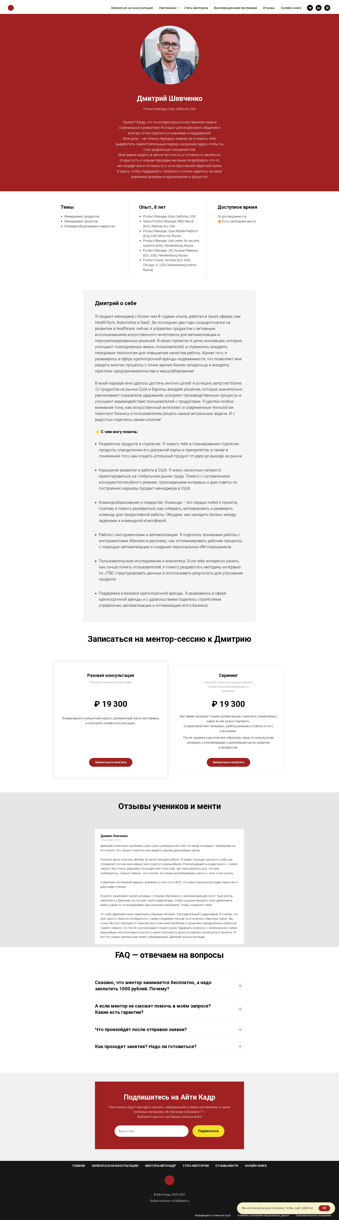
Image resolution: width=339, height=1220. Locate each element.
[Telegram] (310, 8)
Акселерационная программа (235, 8)
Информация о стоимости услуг (213, 1215)
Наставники (168, 8)
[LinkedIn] (319, 8)
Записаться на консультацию (132, 8)
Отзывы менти (226, 1165)
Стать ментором (196, 8)
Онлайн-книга (291, 8)
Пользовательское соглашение (313, 1215)
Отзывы (269, 8)
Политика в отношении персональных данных (263, 1215)
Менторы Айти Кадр (160, 1165)
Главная (78, 1165)
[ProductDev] (327, 8)
